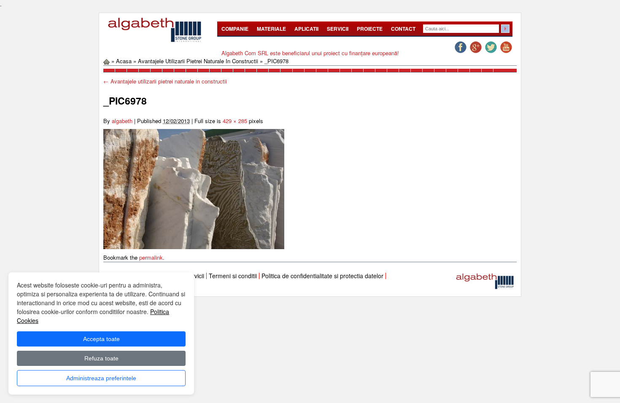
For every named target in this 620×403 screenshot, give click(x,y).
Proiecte (370, 28)
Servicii (337, 28)
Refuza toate (101, 358)
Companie (234, 28)
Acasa (124, 61)
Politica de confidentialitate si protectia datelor (322, 275)
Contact (403, 28)
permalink (151, 257)
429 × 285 (235, 121)
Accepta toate (101, 339)
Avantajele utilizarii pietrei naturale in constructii (198, 61)
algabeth (122, 121)
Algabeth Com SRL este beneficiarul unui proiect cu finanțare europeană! (310, 53)
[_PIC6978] (193, 188)
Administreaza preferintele (101, 378)
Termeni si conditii (233, 275)
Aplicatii (306, 28)
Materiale (271, 28)
